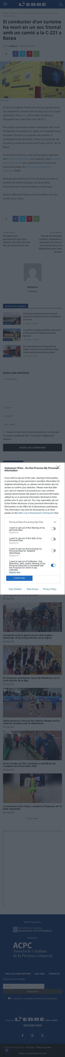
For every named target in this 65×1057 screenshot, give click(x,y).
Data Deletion (15, 589)
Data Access (32, 589)
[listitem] (32, 522)
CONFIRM (19, 578)
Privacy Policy (49, 589)
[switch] (53, 528)
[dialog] (32, 528)
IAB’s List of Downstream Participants (36, 513)
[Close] (59, 468)
